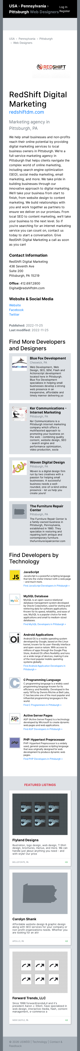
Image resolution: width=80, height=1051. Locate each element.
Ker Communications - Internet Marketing (48, 410)
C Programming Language (42, 680)
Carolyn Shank (24, 919)
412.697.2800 (30, 283)
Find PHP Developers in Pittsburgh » (43, 758)
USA (13, 6)
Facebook (16, 310)
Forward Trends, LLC (29, 998)
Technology (39, 1041)
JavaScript (31, 572)
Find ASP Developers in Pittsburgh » (42, 729)
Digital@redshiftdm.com (27, 288)
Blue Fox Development (48, 358)
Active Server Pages (37, 715)
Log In (63, 7)
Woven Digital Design (47, 462)
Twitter (14, 314)
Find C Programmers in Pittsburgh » (42, 704)
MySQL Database (35, 596)
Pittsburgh (34, 12)
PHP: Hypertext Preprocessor (44, 739)
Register (64, 11)
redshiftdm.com (26, 112)
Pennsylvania (34, 6)
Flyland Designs (25, 840)
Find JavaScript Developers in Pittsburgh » (46, 585)
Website (15, 305)
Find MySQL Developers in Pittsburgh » (44, 624)
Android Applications (38, 635)
